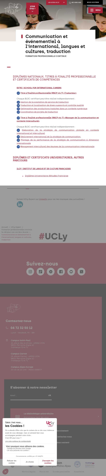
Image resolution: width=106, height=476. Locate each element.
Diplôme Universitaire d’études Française (46, 176)
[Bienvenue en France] (78, 466)
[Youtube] (71, 271)
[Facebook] (61, 271)
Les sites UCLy (53, 2)
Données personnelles (61, 472)
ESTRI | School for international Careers (39, 88)
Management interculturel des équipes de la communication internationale (57, 146)
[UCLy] (13, 8)
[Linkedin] (51, 271)
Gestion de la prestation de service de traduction (44, 102)
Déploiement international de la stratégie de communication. (50, 137)
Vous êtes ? (32, 7)
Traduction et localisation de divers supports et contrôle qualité (52, 105)
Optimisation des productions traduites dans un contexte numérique (53, 109)
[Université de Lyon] (17, 466)
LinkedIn (43, 199)
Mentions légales (28, 472)
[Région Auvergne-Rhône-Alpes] (54, 466)
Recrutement (62, 431)
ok (49, 395)
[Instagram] (30, 271)
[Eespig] (31, 466)
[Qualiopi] (90, 466)
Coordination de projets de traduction (39, 112)
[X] (81, 271)
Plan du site (44, 472)
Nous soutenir (93, 2)
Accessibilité (79, 472)
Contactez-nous (64, 437)
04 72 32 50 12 (21, 328)
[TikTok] (40, 271)
